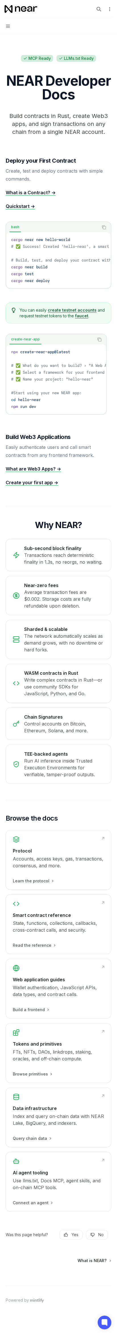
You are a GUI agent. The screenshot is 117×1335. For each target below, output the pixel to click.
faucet (81, 315)
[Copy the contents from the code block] (104, 227)
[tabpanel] (58, 260)
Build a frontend (29, 1009)
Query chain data (30, 1138)
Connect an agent (31, 1202)
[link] (58, 860)
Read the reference (32, 945)
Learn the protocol (31, 880)
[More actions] (109, 9)
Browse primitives (30, 1074)
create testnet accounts (72, 310)
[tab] (15, 227)
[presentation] (58, 260)
